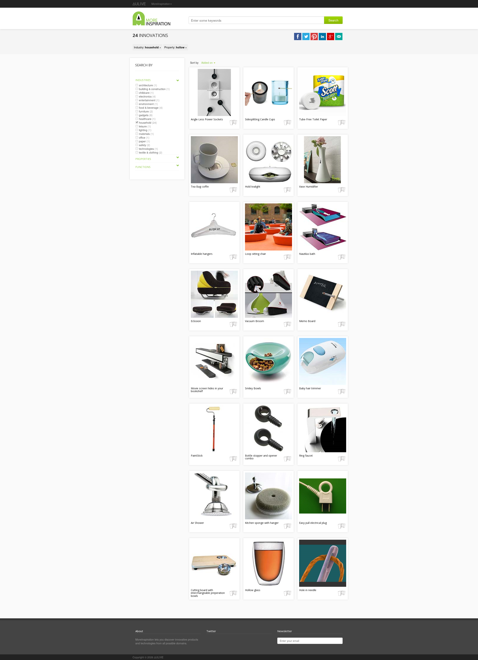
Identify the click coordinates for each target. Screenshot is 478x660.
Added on (207, 62)
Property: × (175, 47)
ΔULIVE (139, 3)
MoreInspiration (160, 4)
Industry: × (147, 47)
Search (333, 20)
